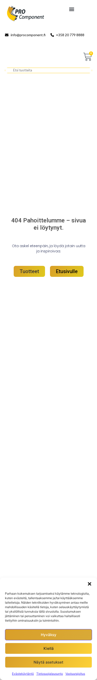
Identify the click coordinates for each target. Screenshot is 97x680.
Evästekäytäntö (23, 674)
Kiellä (49, 648)
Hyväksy (48, 634)
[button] (89, 583)
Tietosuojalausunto (49, 674)
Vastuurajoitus (75, 674)
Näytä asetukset (48, 662)
